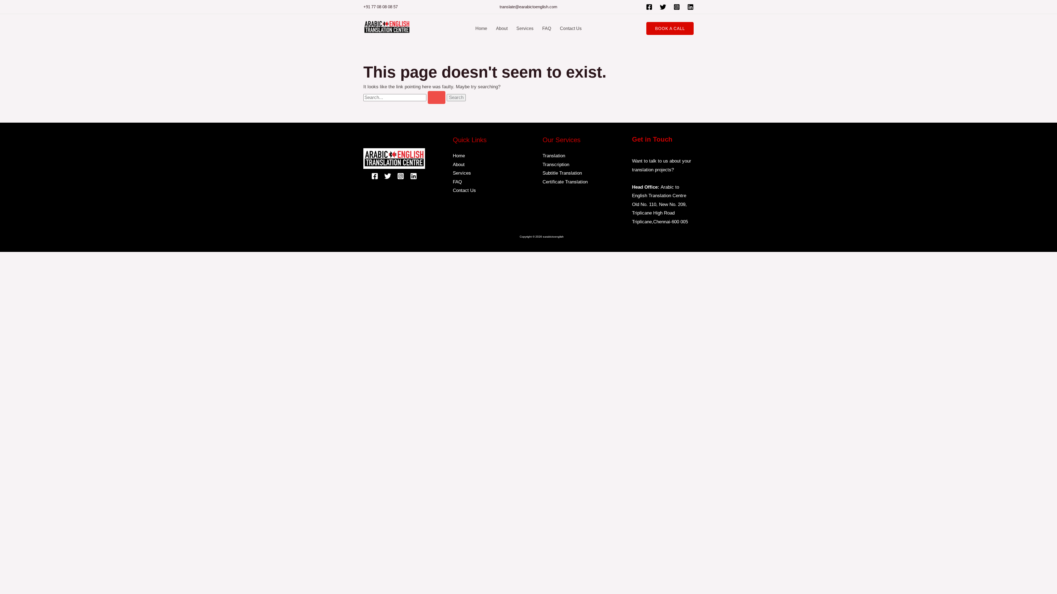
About (502, 28)
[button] (670, 28)
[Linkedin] (690, 7)
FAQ (546, 28)
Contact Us (571, 28)
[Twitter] (663, 7)
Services (524, 28)
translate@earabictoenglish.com (528, 6)
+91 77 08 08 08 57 (380, 6)
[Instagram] (677, 7)
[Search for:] (405, 97)
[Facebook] (649, 7)
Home (481, 28)
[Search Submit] (436, 97)
